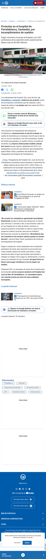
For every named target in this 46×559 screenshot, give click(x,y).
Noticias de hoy (35, 392)
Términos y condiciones (12, 532)
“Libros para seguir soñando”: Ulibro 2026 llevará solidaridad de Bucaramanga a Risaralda (29, 209)
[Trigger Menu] (3, 3)
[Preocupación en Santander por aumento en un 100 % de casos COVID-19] (7, 296)
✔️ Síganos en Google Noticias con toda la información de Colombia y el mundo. (24, 310)
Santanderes (21, 21)
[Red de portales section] (43, 513)
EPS (5, 392)
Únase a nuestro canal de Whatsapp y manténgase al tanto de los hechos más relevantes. (23, 116)
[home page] (23, 477)
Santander (22, 383)
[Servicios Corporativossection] (43, 519)
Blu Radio (4, 21)
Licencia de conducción (31, 8)
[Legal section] (43, 524)
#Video (5, 160)
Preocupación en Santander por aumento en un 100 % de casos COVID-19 (28, 298)
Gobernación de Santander (12, 387)
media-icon (23, 555)
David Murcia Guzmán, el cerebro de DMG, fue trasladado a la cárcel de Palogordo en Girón (29, 196)
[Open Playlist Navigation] (43, 555)
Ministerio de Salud (18, 392)
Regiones (12, 21)
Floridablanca (8, 383)
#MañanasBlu (12, 173)
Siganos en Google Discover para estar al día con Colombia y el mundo (25, 124)
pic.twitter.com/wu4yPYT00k (28, 173)
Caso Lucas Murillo (16, 8)
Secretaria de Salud (32, 387)
